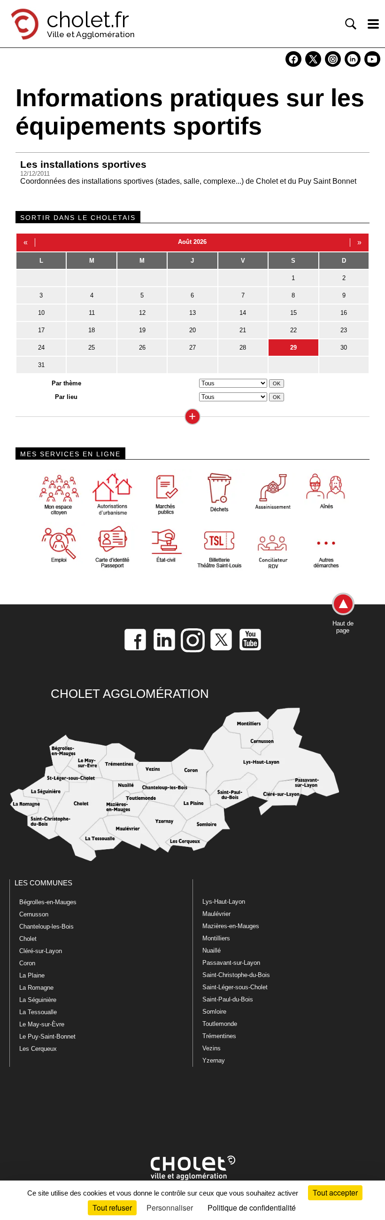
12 (142, 312)
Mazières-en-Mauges (230, 926)
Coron (27, 963)
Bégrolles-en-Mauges (48, 902)
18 (91, 330)
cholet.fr (87, 19)
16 (343, 312)
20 (192, 330)
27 (192, 347)
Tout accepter (335, 1192)
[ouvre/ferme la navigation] (373, 24)
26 (142, 347)
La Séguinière (37, 999)
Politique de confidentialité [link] (252, 1207)
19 (142, 330)
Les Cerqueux (38, 1048)
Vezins (211, 1048)
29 (293, 347)
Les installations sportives (83, 164)
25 (91, 347)
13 (192, 312)
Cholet (28, 938)
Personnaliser (169, 1207)
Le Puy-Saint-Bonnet (47, 1036)
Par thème (66, 383)
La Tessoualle (38, 1012)
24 (41, 347)
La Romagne (36, 987)
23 (343, 330)
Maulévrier (216, 913)
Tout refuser (112, 1207)
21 (242, 330)
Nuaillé (211, 950)
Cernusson (33, 914)
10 (41, 312)
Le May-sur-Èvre (41, 1024)
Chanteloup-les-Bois (46, 926)
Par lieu (66, 396)
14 (242, 312)
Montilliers (216, 938)
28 (242, 347)
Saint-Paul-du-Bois (227, 999)
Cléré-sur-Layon (40, 950)
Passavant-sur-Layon (231, 962)
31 (41, 364)
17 (41, 330)
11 (92, 312)
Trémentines (219, 1036)
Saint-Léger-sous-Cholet (235, 987)
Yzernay (213, 1060)
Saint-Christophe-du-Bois (236, 974)
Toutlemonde (219, 1023)
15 (293, 312)
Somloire (214, 1011)
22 (293, 330)
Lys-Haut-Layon (223, 901)
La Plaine (32, 975)
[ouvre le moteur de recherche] (350, 24)
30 (343, 347)
